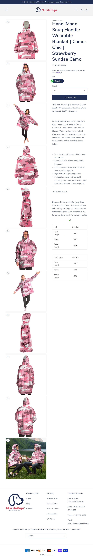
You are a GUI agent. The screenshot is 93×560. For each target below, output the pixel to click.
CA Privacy (51, 519)
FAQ (28, 504)
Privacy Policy (52, 514)
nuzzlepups (48, 554)
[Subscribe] (64, 535)
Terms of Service (53, 509)
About (28, 498)
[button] (6, 9)
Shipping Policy (53, 498)
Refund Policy (52, 504)
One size (58, 81)
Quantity (55, 86)
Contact (29, 509)
